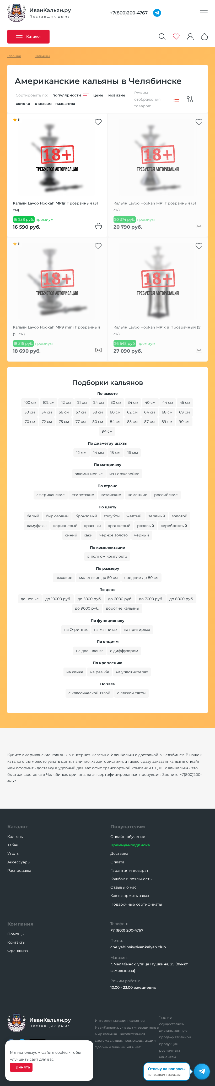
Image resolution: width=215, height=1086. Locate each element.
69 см (184, 412)
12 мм (81, 452)
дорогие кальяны (122, 608)
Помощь (15, 934)
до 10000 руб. (58, 598)
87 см (149, 421)
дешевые (30, 598)
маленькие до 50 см (98, 577)
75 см (64, 421)
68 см (167, 412)
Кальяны (15, 836)
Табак (12, 845)
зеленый (156, 516)
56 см (64, 412)
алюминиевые (89, 473)
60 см (115, 412)
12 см (66, 402)
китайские (111, 494)
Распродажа (19, 870)
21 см (82, 402)
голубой (112, 516)
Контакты (16, 942)
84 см (115, 421)
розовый (145, 525)
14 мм (98, 452)
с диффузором (124, 650)
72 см (47, 421)
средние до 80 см (141, 577)
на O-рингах (76, 629)
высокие (64, 577)
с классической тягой (89, 693)
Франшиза (17, 950)
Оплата (117, 862)
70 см (30, 421)
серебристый (174, 525)
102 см (49, 402)
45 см (185, 402)
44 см (167, 402)
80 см (97, 421)
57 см (81, 412)
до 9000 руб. (87, 608)
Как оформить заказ (129, 895)
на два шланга (90, 650)
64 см (149, 412)
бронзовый (86, 516)
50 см (29, 412)
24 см (98, 402)
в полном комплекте (107, 556)
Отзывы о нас (123, 887)
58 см (98, 412)
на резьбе (99, 672)
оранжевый (119, 525)
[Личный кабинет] (190, 36)
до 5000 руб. (89, 598)
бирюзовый (57, 516)
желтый (134, 516)
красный (92, 525)
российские (166, 494)
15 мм (115, 452)
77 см (81, 421)
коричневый (65, 525)
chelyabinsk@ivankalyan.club (138, 947)
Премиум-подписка (130, 845)
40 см (150, 402)
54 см (46, 412)
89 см (167, 421)
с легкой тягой (131, 693)
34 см (133, 402)
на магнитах (105, 629)
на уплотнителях (132, 672)
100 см (30, 402)
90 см (184, 421)
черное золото (113, 535)
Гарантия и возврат (129, 870)
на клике (74, 672)
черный (141, 535)
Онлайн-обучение (127, 836)
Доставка (119, 853)
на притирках (137, 629)
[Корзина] (204, 36)
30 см (116, 402)
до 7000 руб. (151, 598)
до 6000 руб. (120, 598)
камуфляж (37, 525)
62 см (132, 412)
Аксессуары (18, 862)
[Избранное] (176, 37)
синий (71, 535)
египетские (83, 494)
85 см (132, 421)
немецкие (137, 494)
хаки (88, 535)
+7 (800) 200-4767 (126, 930)
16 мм (132, 452)
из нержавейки (124, 473)
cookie (61, 1052)
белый (33, 516)
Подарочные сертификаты (136, 904)
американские (50, 494)
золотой (179, 516)
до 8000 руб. (181, 598)
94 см (107, 431)
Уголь (13, 853)
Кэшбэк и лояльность (131, 879)
